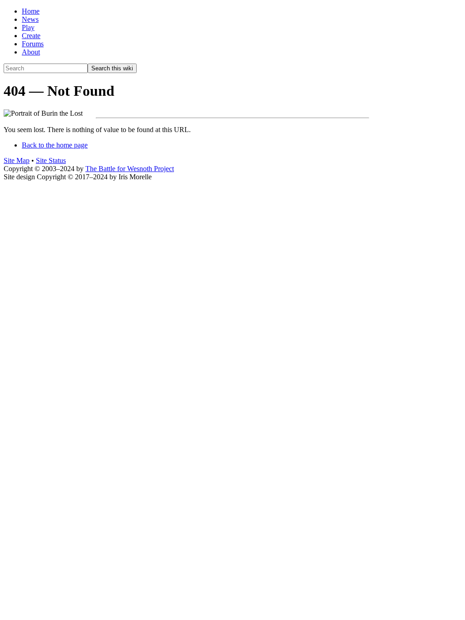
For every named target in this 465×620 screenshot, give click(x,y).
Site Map (17, 160)
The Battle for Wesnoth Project (129, 168)
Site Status (51, 160)
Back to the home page (55, 145)
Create (31, 35)
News (30, 19)
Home (31, 11)
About (31, 52)
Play (28, 27)
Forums (33, 44)
